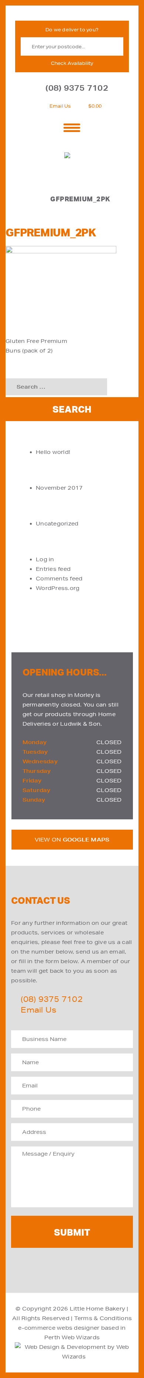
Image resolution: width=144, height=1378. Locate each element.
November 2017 (59, 488)
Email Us (60, 106)
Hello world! (53, 452)
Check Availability (72, 63)
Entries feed (53, 569)
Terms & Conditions (103, 1318)
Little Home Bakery (98, 1308)
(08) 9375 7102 (76, 88)
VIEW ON (72, 839)
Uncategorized (57, 523)
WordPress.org (57, 588)
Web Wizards (81, 1337)
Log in (45, 559)
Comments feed (59, 578)
